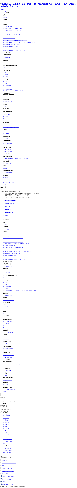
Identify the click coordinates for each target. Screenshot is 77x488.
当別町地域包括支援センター (8, 143)
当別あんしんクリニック (19, 42)
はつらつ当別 (5, 138)
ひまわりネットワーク (7, 114)
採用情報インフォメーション (8, 416)
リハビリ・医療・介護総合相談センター (11, 127)
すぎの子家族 (5, 76)
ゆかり (4, 118)
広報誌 (4, 443)
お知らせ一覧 (5, 215)
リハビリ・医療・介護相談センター (10, 332)
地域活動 (4, 430)
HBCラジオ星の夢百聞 (7, 439)
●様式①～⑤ (7, 206)
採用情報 (4, 184)
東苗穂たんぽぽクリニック (14, 28)
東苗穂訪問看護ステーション (10, 46)
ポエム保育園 (5, 177)
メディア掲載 (5, 437)
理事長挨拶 (5, 426)
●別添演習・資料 (8, 209)
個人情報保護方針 (6, 434)
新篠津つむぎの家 (19, 290)
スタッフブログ (6, 418)
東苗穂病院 (5, 17)
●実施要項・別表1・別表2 (10, 203)
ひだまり (4, 67)
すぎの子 (4, 72)
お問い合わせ (5, 420)
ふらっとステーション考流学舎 (9, 182)
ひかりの (8, 101)
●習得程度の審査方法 (9, 212)
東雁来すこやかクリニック (13, 30)
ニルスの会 (5, 168)
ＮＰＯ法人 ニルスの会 (6, 479)
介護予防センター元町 (7, 151)
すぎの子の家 (5, 74)
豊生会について (6, 422)
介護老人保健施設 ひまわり (8, 266)
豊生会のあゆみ (6, 428)
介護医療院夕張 (6, 63)
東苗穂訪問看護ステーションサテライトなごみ (14, 50)
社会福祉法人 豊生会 (7, 450)
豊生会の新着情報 (6, 415)
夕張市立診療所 (6, 229)
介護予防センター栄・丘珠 (8, 149)
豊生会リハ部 (4, 460)
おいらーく (5, 106)
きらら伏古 (5, 83)
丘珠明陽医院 (9, 38)
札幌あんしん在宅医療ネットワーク (10, 26)
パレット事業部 (6, 133)
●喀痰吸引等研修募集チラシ (10, 200)
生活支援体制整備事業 (7, 172)
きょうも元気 (5, 87)
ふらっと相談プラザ (7, 163)
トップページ (5, 11)
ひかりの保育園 (5, 473)
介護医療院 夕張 (6, 272)
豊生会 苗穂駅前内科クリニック (15, 40)
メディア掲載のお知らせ (8, 441)
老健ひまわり (4, 465)
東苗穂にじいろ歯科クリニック (11, 44)
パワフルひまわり (6, 81)
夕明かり (4, 120)
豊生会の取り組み (6, 432)
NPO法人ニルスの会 (7, 452)
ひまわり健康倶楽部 (7, 85)
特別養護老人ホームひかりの (8, 476)
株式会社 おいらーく (7, 448)
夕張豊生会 (4, 481)
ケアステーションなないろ (8, 300)
